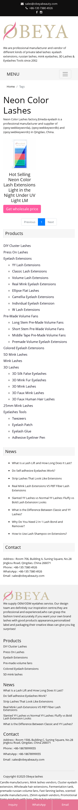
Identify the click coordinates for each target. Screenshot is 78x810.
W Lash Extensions (26, 309)
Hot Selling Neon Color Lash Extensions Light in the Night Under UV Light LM (19, 187)
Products (14, 233)
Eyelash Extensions (17, 258)
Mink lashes (12, 361)
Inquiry (13, 805)
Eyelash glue (21, 431)
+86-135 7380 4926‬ (41, 8)
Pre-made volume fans (20, 316)
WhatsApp (39, 805)
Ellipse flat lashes (25, 290)
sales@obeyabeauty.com (41, 4)
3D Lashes (11, 367)
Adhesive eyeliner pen (28, 437)
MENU (13, 74)
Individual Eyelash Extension (33, 303)
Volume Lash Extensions (30, 277)
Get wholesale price (22, 209)
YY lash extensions (26, 265)
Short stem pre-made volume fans (38, 329)
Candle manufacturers (14, 782)
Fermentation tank (61, 787)
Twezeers (19, 418)
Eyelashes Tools (14, 412)
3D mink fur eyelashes (29, 380)
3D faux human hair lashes (33, 399)
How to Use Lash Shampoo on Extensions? (39, 534)
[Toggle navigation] (65, 74)
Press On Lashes (15, 252)
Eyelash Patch (22, 424)
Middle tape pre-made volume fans (39, 335)
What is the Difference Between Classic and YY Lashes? (38, 724)
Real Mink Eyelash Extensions (34, 284)
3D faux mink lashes (28, 393)
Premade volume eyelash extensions (39, 341)
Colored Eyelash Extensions (23, 348)
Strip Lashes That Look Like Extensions (37, 478)
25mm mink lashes (18, 405)
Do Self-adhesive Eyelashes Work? (33, 471)
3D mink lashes (24, 386)
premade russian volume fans (19, 791)
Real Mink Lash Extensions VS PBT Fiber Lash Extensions (32, 708)
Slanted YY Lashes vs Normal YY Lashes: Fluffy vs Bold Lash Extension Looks (43, 500)
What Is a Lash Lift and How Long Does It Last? (42, 463)
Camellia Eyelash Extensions (33, 297)
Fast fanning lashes (51, 791)
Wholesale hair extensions (31, 787)
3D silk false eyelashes (29, 373)
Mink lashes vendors (43, 782)
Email (65, 805)
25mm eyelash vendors (44, 795)
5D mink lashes (15, 354)
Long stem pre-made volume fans (37, 322)
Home (11, 86)
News (10, 451)
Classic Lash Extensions (29, 271)
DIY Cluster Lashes (17, 245)
